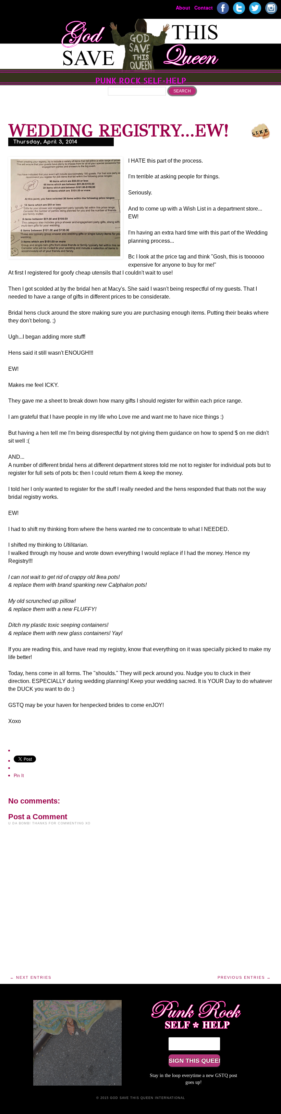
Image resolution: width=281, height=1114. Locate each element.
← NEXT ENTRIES (30, 977)
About (183, 7)
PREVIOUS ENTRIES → (244, 977)
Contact (203, 7)
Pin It (19, 775)
